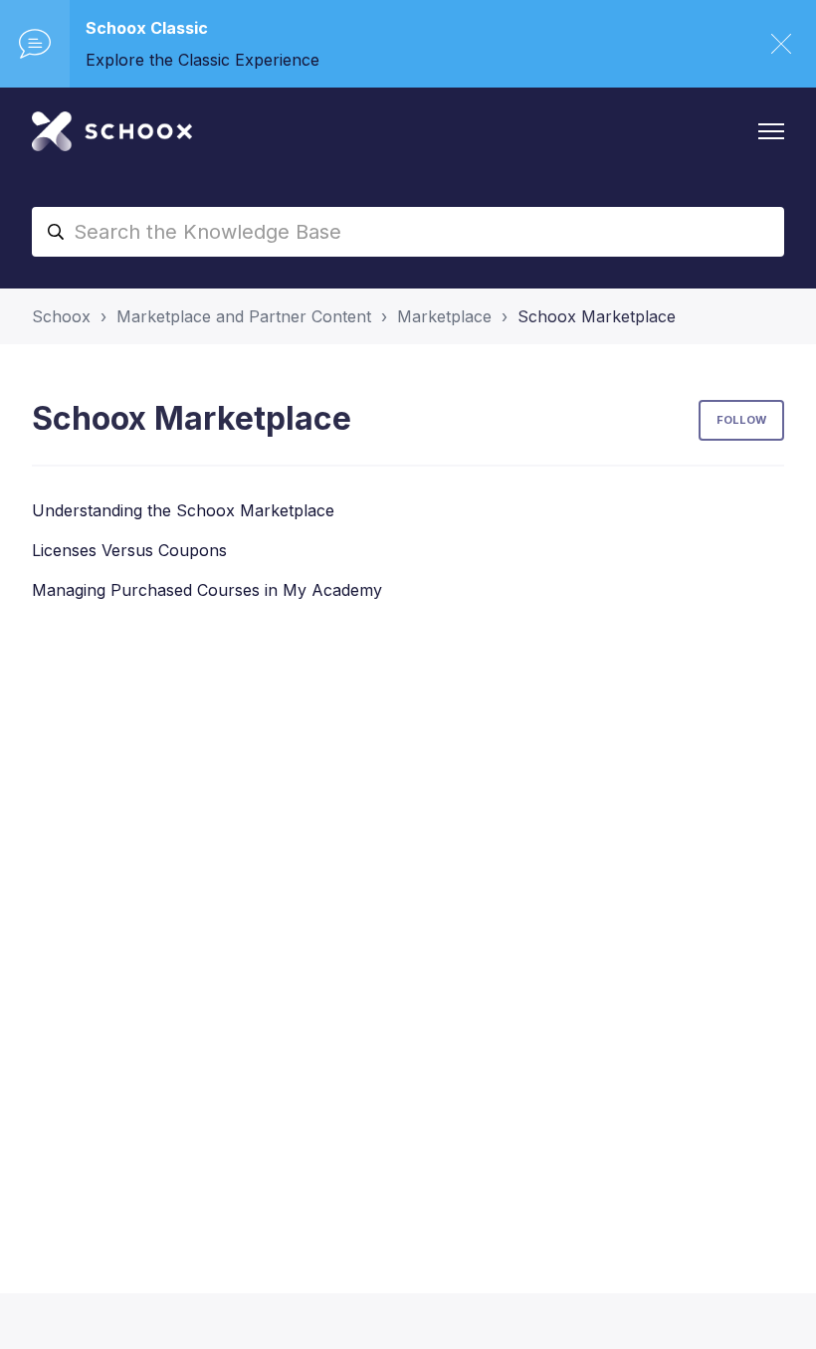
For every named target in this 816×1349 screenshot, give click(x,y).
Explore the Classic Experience (202, 60)
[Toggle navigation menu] (771, 131)
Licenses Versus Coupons (129, 550)
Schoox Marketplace (596, 316)
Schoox (61, 316)
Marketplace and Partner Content (243, 316)
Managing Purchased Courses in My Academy (207, 590)
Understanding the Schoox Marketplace (183, 510)
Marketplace (444, 316)
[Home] (112, 131)
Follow (741, 420)
